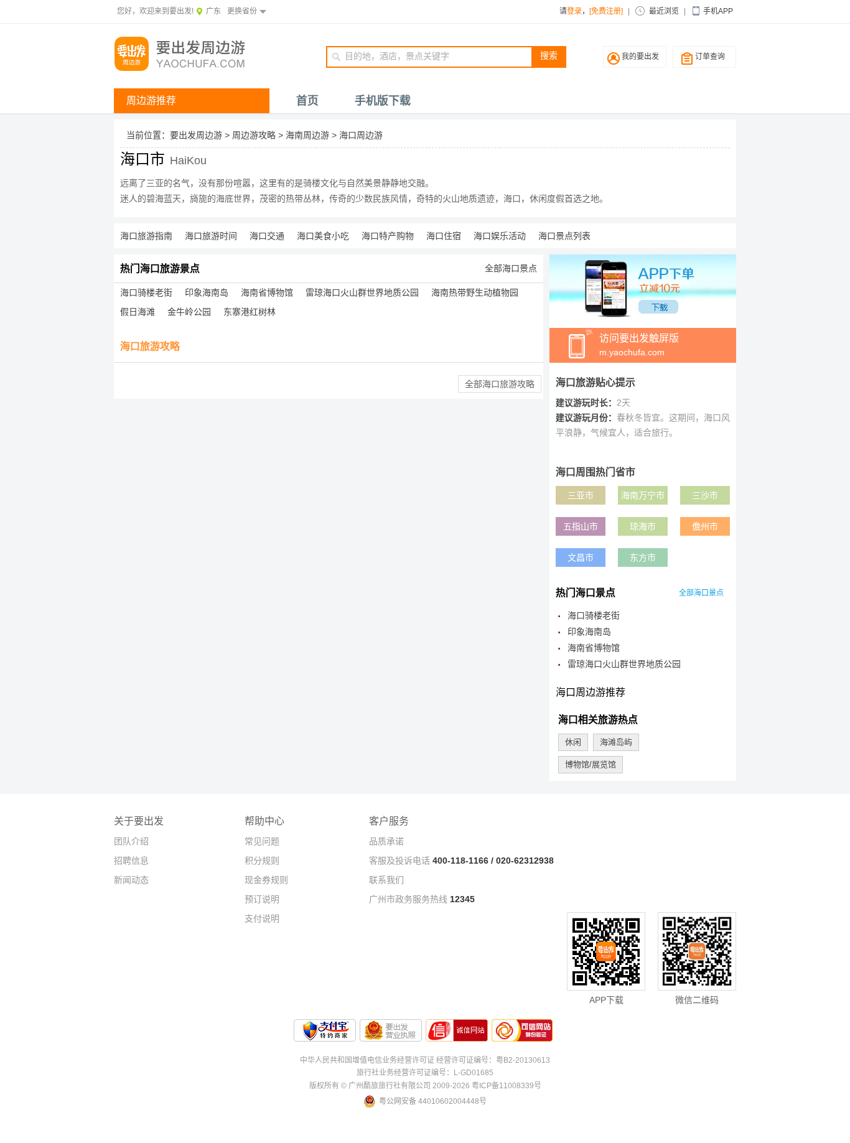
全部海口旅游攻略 (500, 384)
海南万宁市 (643, 495)
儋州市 (705, 526)
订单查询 (710, 56)
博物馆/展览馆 (590, 764)
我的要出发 (640, 56)
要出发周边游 (196, 135)
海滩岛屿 (616, 742)
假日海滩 (137, 312)
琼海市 (643, 526)
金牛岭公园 (189, 312)
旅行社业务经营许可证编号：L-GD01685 (425, 1072)
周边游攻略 (254, 135)
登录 (574, 11)
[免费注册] (606, 11)
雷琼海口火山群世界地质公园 (362, 292)
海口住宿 (443, 236)
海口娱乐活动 (500, 236)
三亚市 (580, 495)
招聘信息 (131, 860)
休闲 (573, 742)
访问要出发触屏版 (639, 345)
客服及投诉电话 (399, 860)
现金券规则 (266, 880)
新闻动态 (131, 880)
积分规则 (262, 860)
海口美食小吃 (323, 236)
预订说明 (262, 899)
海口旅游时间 (211, 236)
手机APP (718, 11)
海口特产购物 (388, 236)
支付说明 (262, 918)
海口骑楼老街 (146, 292)
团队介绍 (131, 841)
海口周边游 (361, 135)
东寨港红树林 (249, 312)
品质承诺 (386, 841)
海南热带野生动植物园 (474, 292)
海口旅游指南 (146, 236)
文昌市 (580, 557)
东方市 (643, 557)
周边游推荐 (151, 100)
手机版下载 (383, 101)
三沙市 (705, 495)
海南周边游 (307, 135)
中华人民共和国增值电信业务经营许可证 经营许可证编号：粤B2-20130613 (425, 1060)
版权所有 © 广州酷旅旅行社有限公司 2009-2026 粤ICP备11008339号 (425, 1085)
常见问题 (262, 841)
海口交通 (267, 236)
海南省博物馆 (267, 292)
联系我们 (386, 880)
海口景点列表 (564, 236)
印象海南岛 (206, 292)
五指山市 (580, 526)
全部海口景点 (511, 268)
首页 (307, 101)
